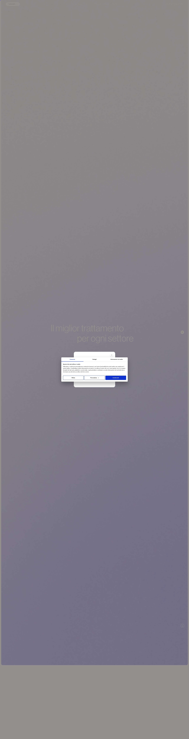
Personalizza (93, 377)
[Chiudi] (111, 355)
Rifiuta (73, 377)
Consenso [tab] (72, 359)
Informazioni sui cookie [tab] (117, 359)
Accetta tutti (116, 377)
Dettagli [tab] (95, 359)
